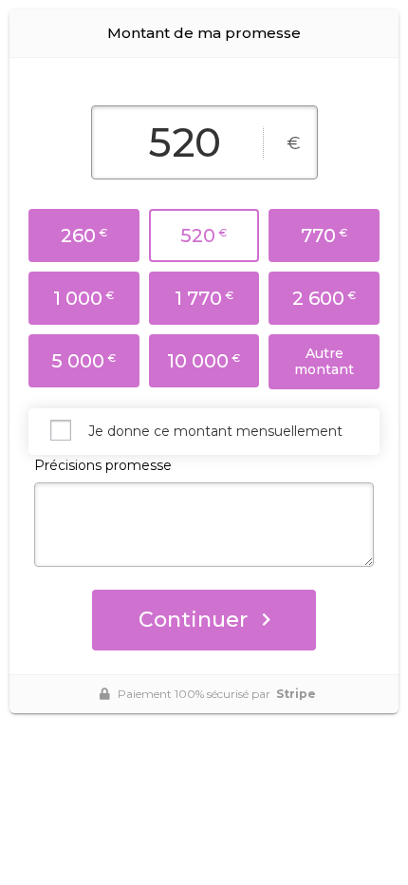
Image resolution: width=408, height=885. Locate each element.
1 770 (204, 298)
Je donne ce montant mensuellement (215, 431)
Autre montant (324, 361)
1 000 (83, 298)
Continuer (193, 619)
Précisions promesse (103, 465)
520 (203, 235)
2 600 (324, 298)
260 (84, 235)
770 (324, 235)
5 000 (83, 360)
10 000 (203, 360)
